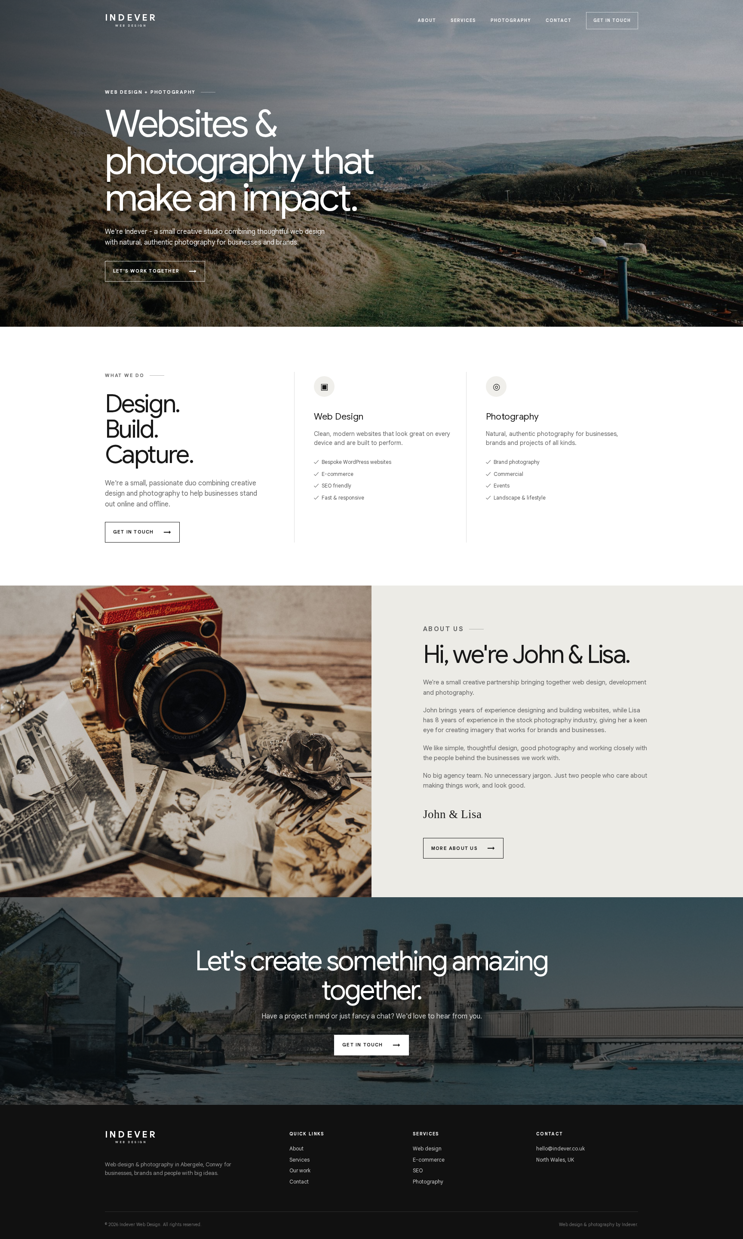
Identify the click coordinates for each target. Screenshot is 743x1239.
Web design (427, 1148)
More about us (454, 848)
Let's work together (146, 271)
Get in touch (612, 20)
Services (463, 20)
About (427, 20)
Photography (511, 20)
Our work (299, 1170)
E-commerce (429, 1159)
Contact (558, 20)
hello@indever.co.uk (560, 1148)
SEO (418, 1170)
